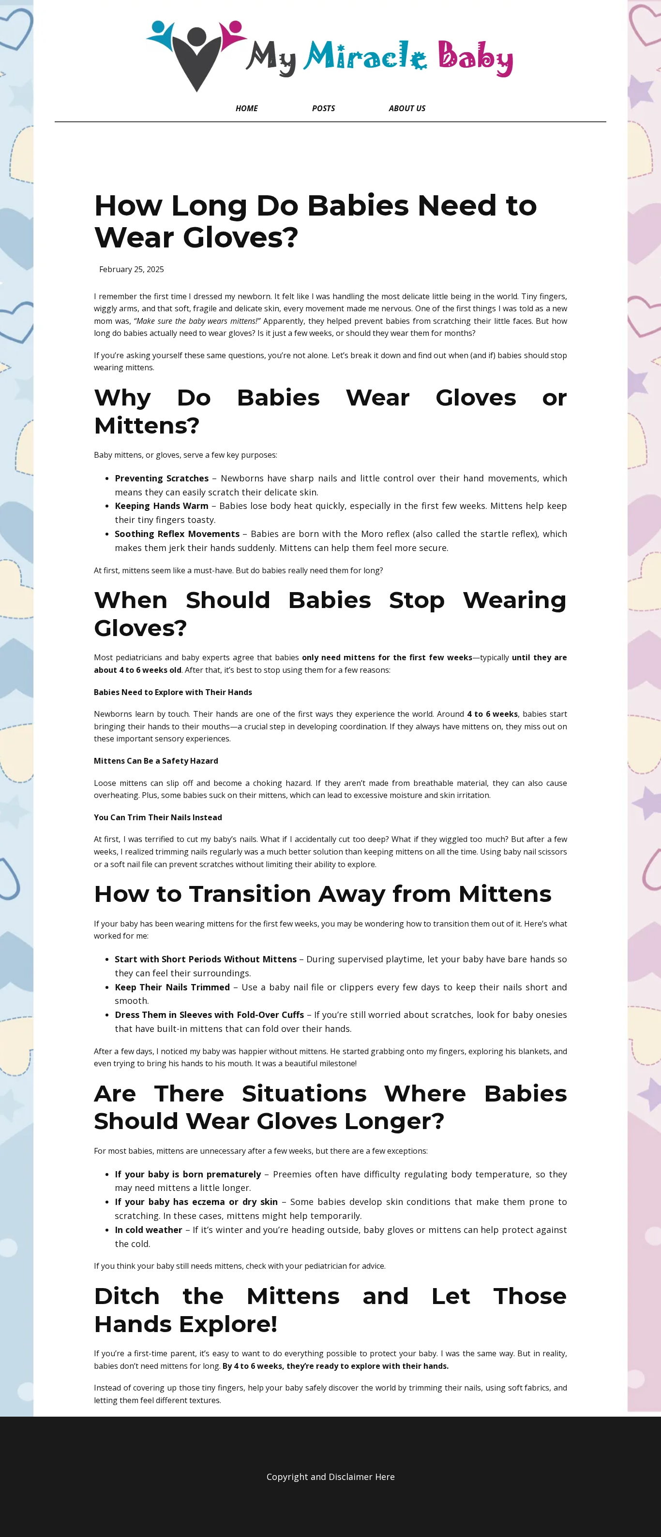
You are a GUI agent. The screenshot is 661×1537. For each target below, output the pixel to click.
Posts (323, 108)
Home (247, 108)
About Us (407, 108)
